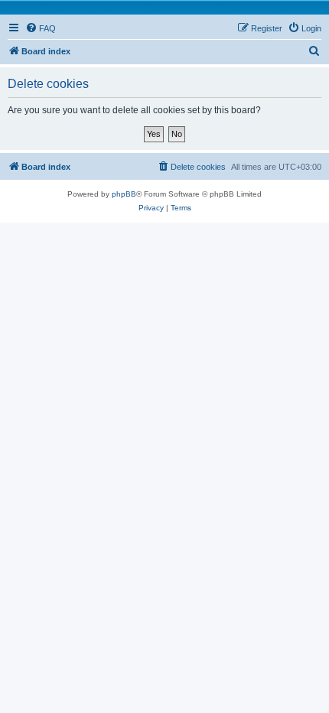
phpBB (124, 194)
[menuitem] (40, 28)
